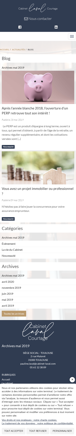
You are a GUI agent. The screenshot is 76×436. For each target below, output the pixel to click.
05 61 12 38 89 (38, 367)
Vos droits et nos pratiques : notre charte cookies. (29, 420)
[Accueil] (38, 7)
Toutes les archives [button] (14, 313)
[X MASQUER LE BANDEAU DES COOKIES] (72, 380)
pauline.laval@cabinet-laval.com (38, 363)
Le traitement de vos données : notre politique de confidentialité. (38, 423)
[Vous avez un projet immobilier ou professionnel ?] (38, 168)
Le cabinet (7, 383)
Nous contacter (40, 18)
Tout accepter (13, 431)
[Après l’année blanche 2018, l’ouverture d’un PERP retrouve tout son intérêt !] (38, 87)
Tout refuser (37, 431)
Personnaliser (62, 431)
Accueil (6, 379)
